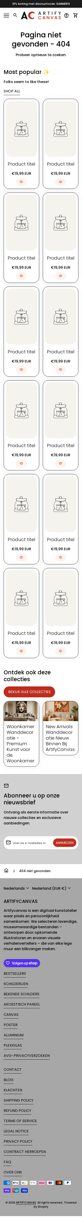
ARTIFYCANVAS (21, 901)
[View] (21, 129)
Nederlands (17, 888)
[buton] (17, 888)
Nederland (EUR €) (52, 888)
